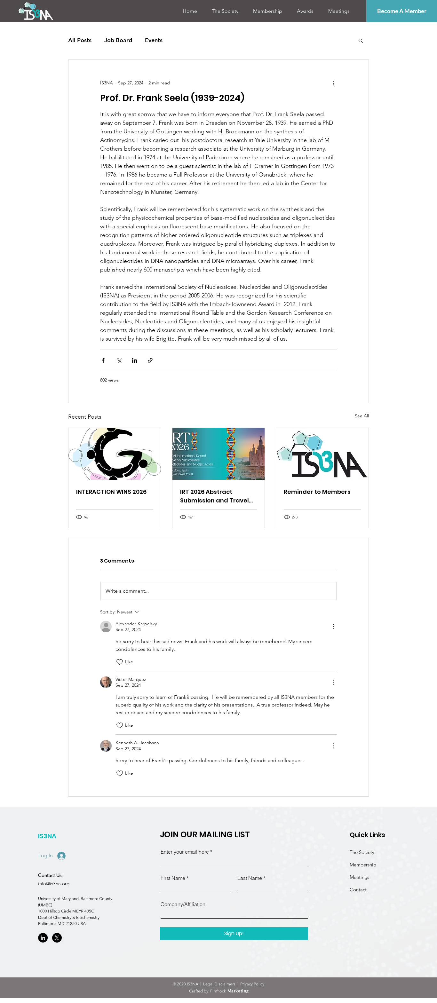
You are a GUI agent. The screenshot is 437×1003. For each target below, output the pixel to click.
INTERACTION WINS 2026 (111, 492)
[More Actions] (333, 626)
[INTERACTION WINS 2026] (114, 454)
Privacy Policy (252, 984)
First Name (173, 878)
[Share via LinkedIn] (134, 360)
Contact (358, 890)
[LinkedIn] (43, 938)
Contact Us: (50, 875)
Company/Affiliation (183, 904)
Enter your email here (185, 851)
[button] (225, 11)
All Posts (79, 40)
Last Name (249, 878)
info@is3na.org (53, 884)
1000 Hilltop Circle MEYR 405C (66, 911)
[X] (57, 938)
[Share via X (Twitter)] (119, 360)
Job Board (118, 40)
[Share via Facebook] (103, 360)
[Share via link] (150, 360)
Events (154, 40)
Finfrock (229, 990)
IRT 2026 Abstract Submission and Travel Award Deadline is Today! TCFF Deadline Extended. (214, 496)
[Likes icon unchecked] (119, 662)
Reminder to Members (317, 492)
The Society (363, 852)
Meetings (359, 877)
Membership (363, 865)
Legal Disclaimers (219, 984)
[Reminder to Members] (322, 454)
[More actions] (333, 83)
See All (362, 416)
